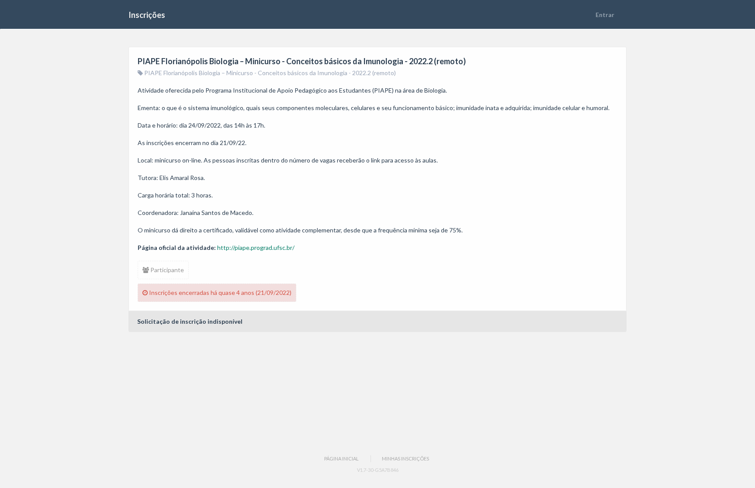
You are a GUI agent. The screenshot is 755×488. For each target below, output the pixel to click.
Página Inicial (341, 458)
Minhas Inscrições (405, 458)
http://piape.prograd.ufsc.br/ (255, 247)
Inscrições (146, 15)
